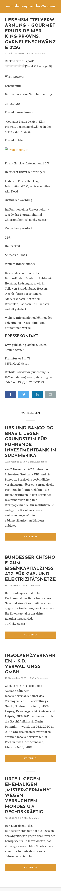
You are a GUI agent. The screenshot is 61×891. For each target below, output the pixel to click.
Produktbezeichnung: (19, 112)
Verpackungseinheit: (19, 228)
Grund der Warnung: (19, 200)
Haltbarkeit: (13, 246)
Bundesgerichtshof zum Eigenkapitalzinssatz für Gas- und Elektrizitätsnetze (30, 568)
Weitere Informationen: (20, 264)
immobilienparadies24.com (30, 6)
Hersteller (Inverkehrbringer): (25, 172)
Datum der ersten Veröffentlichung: (29, 94)
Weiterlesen (30, 537)
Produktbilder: (14, 140)
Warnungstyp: (14, 76)
